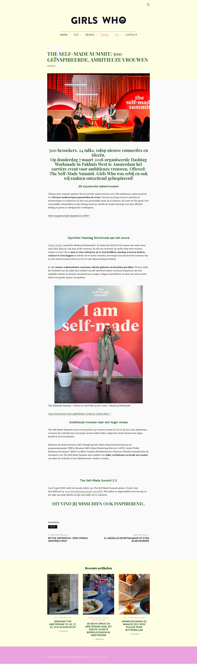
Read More (64, 631)
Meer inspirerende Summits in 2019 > (69, 215)
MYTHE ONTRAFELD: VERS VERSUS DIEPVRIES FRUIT (68, 539)
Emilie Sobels (55, 245)
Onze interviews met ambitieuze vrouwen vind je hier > (79, 413)
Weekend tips (65, 618)
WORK (105, 34)
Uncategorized (98, 620)
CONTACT (131, 34)
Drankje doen (94, 618)
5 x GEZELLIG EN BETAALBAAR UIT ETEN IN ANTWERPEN (126, 539)
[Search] (148, 4)
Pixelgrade (104, 657)
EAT (76, 34)
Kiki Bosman (51, 66)
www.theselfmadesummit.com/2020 (83, 491)
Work (52, 527)
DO (117, 34)
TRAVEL (90, 34)
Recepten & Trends (136, 618)
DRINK (64, 34)
